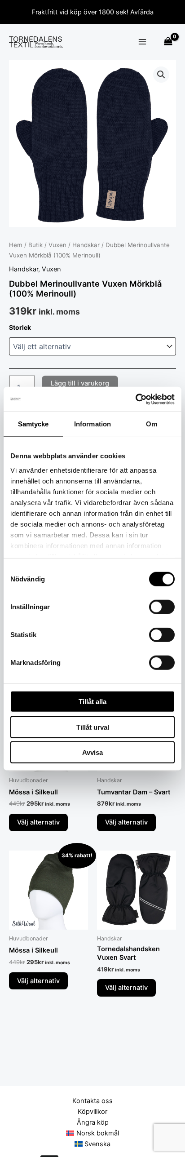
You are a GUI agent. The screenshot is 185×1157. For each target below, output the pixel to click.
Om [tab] (151, 424)
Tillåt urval (92, 727)
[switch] (162, 607)
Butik (35, 244)
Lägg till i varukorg (80, 383)
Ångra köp (93, 1122)
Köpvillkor (92, 1112)
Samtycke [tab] (33, 424)
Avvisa (92, 752)
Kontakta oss (92, 1101)
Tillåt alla (92, 701)
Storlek (20, 327)
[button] (161, 74)
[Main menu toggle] (142, 42)
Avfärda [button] (142, 12)
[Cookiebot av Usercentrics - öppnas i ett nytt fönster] (135, 399)
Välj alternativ (38, 822)
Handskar (86, 244)
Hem (15, 244)
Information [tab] (92, 424)
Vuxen (57, 244)
